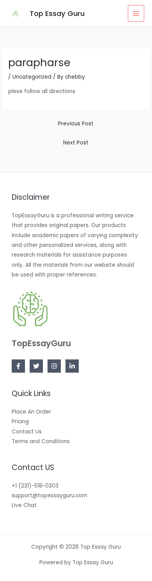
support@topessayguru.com (49, 495)
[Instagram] (54, 366)
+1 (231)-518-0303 (35, 485)
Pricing (20, 421)
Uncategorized (31, 77)
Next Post (75, 142)
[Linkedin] (72, 366)
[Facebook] (18, 366)
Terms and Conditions (41, 441)
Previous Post (76, 123)
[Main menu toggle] (136, 13)
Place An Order (31, 412)
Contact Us (27, 431)
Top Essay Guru (57, 13)
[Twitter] (36, 366)
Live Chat (24, 505)
